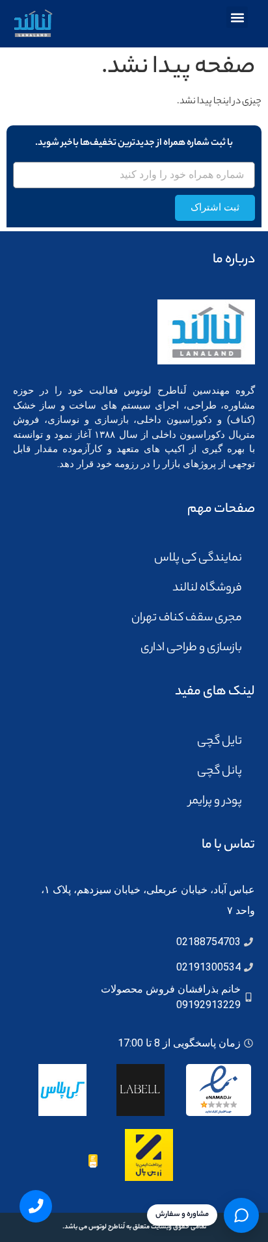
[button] (237, 17)
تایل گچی (219, 742)
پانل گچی (219, 771)
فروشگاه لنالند (207, 588)
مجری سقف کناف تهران (186, 618)
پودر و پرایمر (215, 801)
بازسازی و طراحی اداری (191, 648)
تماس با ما (228, 845)
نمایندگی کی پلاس (198, 558)
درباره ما (234, 260)
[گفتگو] (241, 1215)
